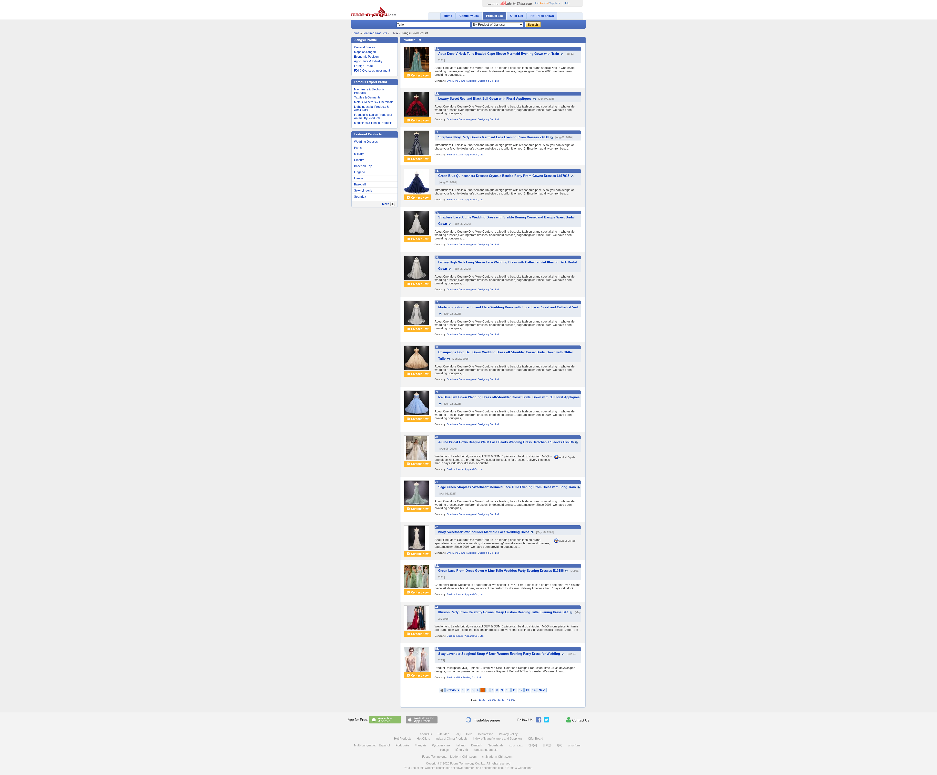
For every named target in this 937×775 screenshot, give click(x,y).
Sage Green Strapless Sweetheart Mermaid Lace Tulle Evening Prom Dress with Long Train (507, 487)
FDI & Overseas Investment (372, 70)
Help (566, 3)
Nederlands (495, 745)
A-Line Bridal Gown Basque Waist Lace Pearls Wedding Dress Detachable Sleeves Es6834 (506, 442)
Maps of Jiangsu (365, 52)
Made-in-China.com (463, 756)
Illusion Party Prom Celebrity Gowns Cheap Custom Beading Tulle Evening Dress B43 (503, 612)
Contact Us (577, 720)
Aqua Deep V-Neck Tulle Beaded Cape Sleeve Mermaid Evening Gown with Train (498, 53)
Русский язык (441, 745)
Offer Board (535, 738)
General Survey (364, 47)
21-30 (491, 699)
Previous (453, 690)
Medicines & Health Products (373, 123)
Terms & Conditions (519, 768)
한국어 (532, 745)
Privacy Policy (508, 734)
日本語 (547, 745)
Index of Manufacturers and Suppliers (497, 738)
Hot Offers (423, 738)
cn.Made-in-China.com (497, 756)
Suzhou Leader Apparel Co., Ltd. (465, 154)
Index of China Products (451, 738)
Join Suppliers (547, 3)
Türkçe (444, 750)
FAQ (457, 734)
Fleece (358, 178)
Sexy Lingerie (363, 190)
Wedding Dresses (366, 141)
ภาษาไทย (574, 745)
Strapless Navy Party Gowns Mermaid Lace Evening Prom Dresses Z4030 (493, 137)
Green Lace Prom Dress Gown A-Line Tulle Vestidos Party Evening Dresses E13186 (501, 570)
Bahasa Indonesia (485, 750)
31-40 (501, 699)
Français (420, 745)
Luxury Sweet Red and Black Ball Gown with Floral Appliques (484, 98)
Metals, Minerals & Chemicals (373, 102)
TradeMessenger (482, 720)
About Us (426, 734)
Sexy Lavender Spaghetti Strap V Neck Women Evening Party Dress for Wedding (499, 654)
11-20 (482, 699)
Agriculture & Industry (368, 61)
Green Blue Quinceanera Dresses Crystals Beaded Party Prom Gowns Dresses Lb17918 (503, 176)
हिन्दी (559, 745)
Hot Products (402, 738)
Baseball (360, 184)
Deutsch (476, 745)
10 (507, 690)
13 (527, 690)
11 (514, 690)
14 (534, 690)
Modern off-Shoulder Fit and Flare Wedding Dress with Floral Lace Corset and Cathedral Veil (508, 307)
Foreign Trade (363, 66)
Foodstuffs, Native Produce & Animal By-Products (373, 116)
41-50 (510, 699)
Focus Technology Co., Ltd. (468, 763)
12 (520, 690)
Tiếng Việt (461, 750)
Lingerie (359, 172)
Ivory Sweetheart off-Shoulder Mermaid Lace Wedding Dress (483, 532)
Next (542, 690)
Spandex (360, 196)
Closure (359, 160)
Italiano (461, 745)
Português (402, 745)
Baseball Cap (363, 166)
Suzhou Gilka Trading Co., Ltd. (464, 677)
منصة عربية (516, 745)
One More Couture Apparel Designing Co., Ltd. (473, 80)
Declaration (485, 734)
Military (359, 154)
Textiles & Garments (367, 97)
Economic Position (366, 56)
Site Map (443, 734)
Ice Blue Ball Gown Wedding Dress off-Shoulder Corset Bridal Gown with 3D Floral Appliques (509, 397)
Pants (358, 148)
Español (384, 745)
